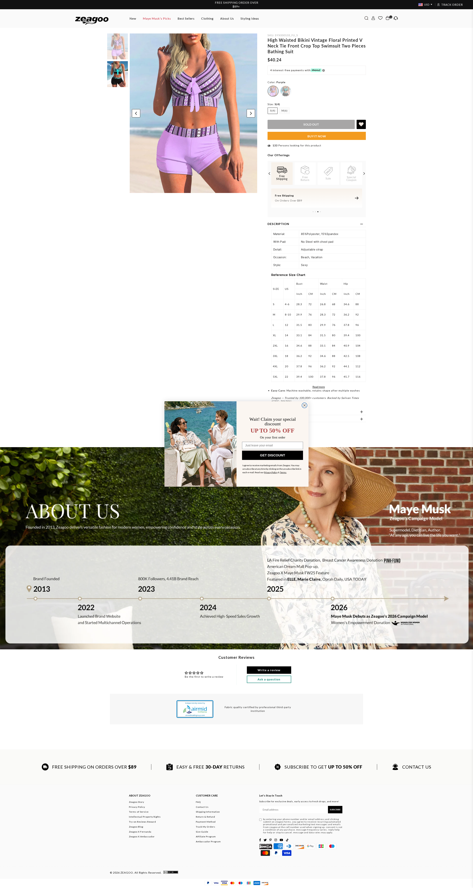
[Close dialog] (304, 405)
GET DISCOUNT (272, 455)
